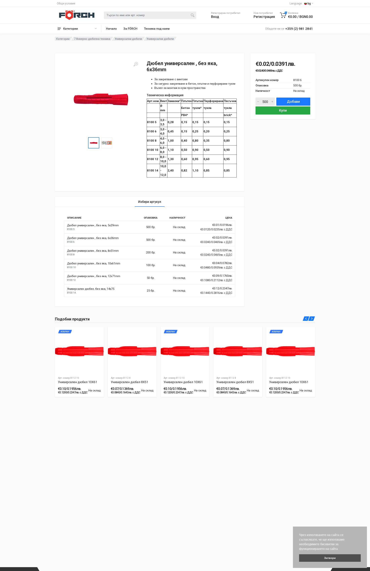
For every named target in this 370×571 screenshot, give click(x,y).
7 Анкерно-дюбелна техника (92, 38)
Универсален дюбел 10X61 (77, 382)
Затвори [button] (330, 557)
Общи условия (66, 3)
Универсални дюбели (128, 38)
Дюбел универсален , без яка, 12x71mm (93, 276)
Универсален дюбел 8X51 (129, 382)
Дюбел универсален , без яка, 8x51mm (93, 250)
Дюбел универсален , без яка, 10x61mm (93, 263)
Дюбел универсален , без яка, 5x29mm (93, 225)
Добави (293, 101)
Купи (283, 110)
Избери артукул (149, 202)
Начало (111, 28)
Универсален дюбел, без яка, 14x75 (90, 289)
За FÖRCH (130, 28)
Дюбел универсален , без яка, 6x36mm (93, 238)
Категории (63, 38)
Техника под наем (157, 28)
